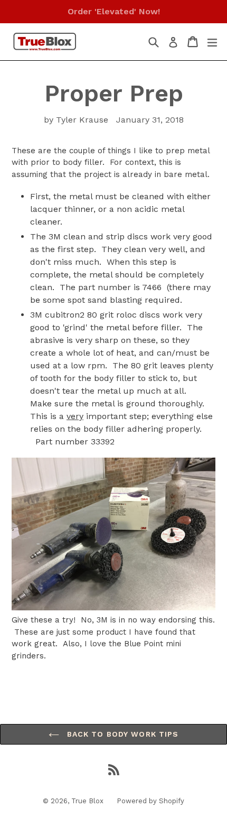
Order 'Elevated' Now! (114, 11)
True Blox (87, 801)
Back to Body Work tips (121, 734)
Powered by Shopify (150, 801)
